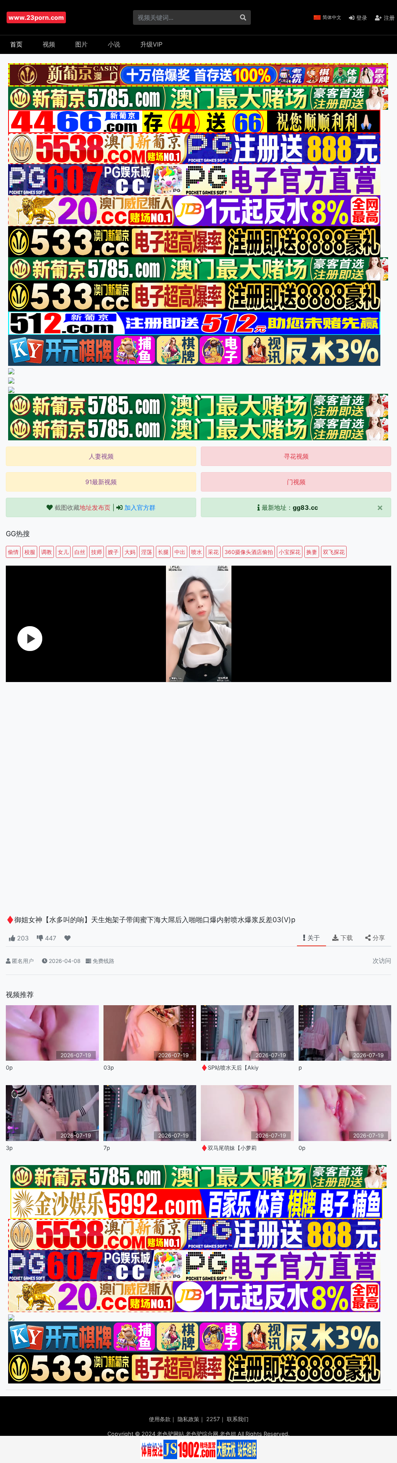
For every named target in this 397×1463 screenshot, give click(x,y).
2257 (213, 1419)
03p (109, 1067)
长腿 (163, 552)
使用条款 (160, 1419)
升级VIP (151, 44)
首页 (16, 44)
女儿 (63, 552)
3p (9, 1147)
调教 (46, 552)
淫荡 (146, 552)
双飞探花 (334, 552)
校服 (29, 552)
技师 (96, 552)
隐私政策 (188, 1419)
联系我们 (238, 1419)
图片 (81, 44)
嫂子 (113, 552)
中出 (179, 552)
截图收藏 (82, 507)
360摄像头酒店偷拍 (248, 552)
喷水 (196, 552)
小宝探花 (289, 552)
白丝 (79, 552)
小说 (114, 44)
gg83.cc (305, 507)
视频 (49, 44)
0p (9, 1067)
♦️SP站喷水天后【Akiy (230, 1067)
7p (107, 1147)
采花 (213, 552)
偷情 (13, 552)
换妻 (311, 552)
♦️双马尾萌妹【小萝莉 (229, 1147)
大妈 (129, 552)
